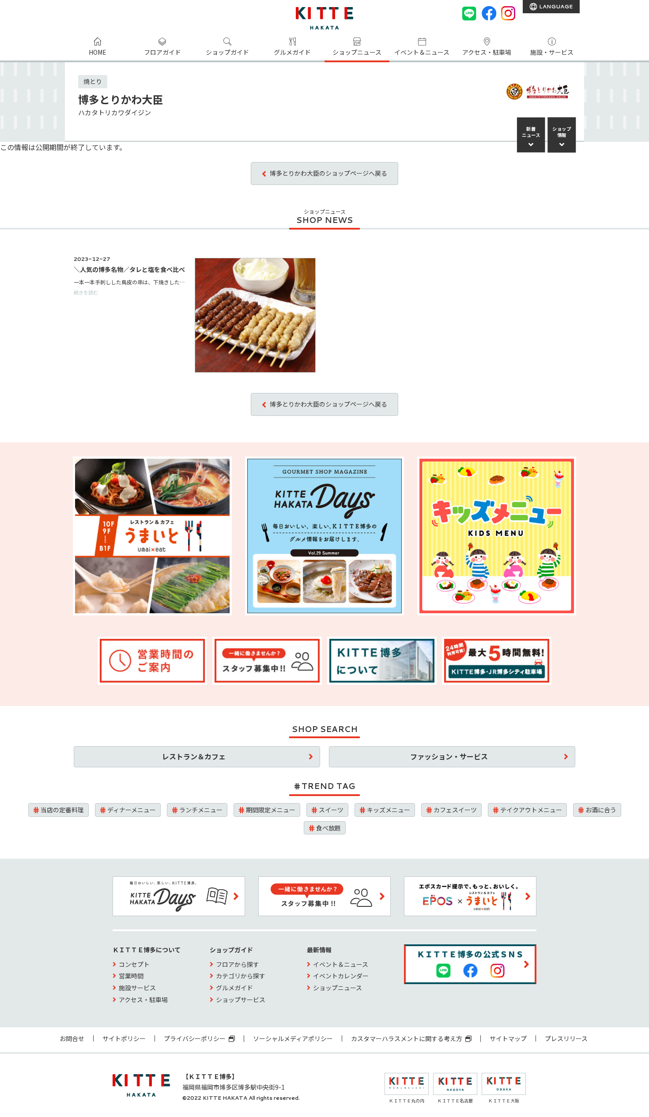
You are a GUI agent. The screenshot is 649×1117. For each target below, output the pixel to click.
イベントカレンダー (341, 975)
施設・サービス (552, 52)
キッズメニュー (388, 809)
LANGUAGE (555, 6)
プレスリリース (566, 1038)
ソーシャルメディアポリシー (293, 1038)
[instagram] (508, 13)
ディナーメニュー (131, 809)
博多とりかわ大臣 (120, 99)
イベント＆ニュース (421, 52)
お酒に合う (600, 809)
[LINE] (469, 13)
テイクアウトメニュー (531, 809)
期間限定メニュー (270, 809)
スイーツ (331, 809)
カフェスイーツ (455, 809)
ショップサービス (240, 999)
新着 (531, 132)
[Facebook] (489, 13)
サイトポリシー (124, 1038)
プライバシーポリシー (195, 1038)
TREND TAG (328, 786)
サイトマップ (508, 1038)
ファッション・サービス (449, 756)
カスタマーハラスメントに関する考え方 (407, 1038)
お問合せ (72, 1038)
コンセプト (134, 964)
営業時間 (131, 975)
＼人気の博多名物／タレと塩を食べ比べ (129, 269)
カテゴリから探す (240, 975)
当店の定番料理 (62, 809)
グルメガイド (292, 52)
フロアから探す (237, 964)
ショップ (562, 132)
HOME (97, 52)
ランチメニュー (201, 809)
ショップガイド (227, 52)
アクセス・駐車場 (486, 52)
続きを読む (86, 292)
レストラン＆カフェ (194, 756)
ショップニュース (356, 52)
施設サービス (137, 987)
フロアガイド (162, 52)
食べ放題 (328, 827)
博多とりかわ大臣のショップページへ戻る (328, 173)
